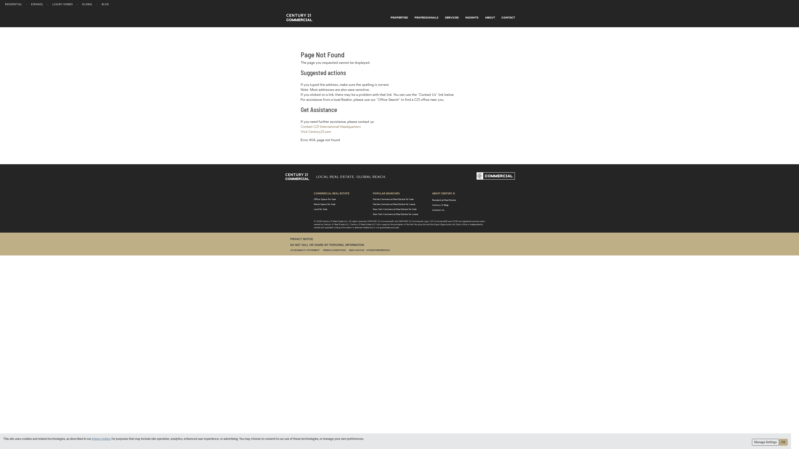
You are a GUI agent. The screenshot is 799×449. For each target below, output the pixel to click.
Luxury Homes (62, 5)
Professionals (426, 17)
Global (87, 5)
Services (452, 17)
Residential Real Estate (444, 200)
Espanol (37, 5)
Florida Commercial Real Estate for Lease (394, 204)
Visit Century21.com (316, 132)
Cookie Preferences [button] (378, 250)
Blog (105, 5)
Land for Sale (320, 209)
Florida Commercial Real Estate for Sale (393, 199)
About (490, 17)
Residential (13, 5)
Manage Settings (765, 442)
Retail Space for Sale (324, 204)
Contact (508, 17)
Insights (472, 17)
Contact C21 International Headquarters (331, 127)
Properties (399, 17)
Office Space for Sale (325, 199)
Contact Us (438, 209)
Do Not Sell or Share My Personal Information (327, 245)
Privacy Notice (301, 239)
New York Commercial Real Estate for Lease (395, 214)
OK (783, 442)
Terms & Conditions (334, 250)
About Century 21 (443, 193)
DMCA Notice (356, 250)
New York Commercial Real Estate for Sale (395, 209)
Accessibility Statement (305, 250)
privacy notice (101, 439)
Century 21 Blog (440, 205)
